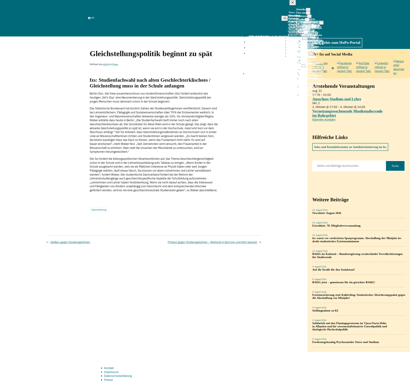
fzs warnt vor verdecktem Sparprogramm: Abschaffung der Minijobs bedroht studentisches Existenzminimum (357, 240)
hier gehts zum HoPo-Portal (337, 42)
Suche (395, 165)
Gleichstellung (98, 209)
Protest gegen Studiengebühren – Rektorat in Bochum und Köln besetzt (212, 242)
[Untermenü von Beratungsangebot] (304, 38)
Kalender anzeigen (324, 119)
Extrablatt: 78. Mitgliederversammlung (336, 225)
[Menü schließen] (292, 2)
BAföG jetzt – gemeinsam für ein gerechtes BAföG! (343, 282)
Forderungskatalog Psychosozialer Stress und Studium (345, 342)
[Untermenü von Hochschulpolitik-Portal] (311, 53)
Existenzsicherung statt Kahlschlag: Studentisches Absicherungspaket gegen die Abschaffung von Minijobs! (358, 296)
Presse (115, 64)
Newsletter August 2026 (326, 213)
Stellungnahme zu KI (325, 310)
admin (106, 64)
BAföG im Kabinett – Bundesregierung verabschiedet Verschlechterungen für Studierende (357, 255)
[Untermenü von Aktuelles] (308, 9)
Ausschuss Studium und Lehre (336, 99)
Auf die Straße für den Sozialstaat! (333, 269)
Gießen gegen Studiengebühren (70, 242)
